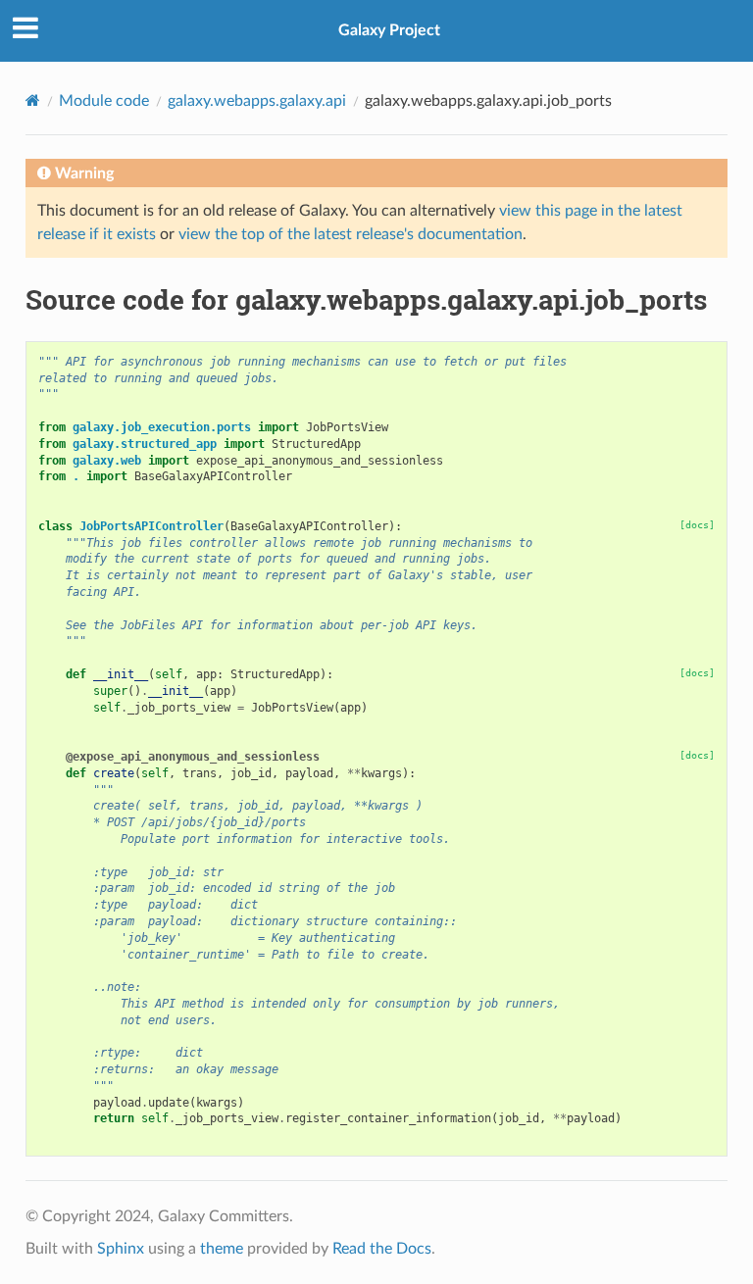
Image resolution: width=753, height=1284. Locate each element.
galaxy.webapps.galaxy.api (257, 101)
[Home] (32, 100)
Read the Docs (381, 1249)
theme (221, 1249)
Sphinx (120, 1249)
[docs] (697, 524)
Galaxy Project (389, 30)
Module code (104, 101)
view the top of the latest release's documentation (350, 234)
